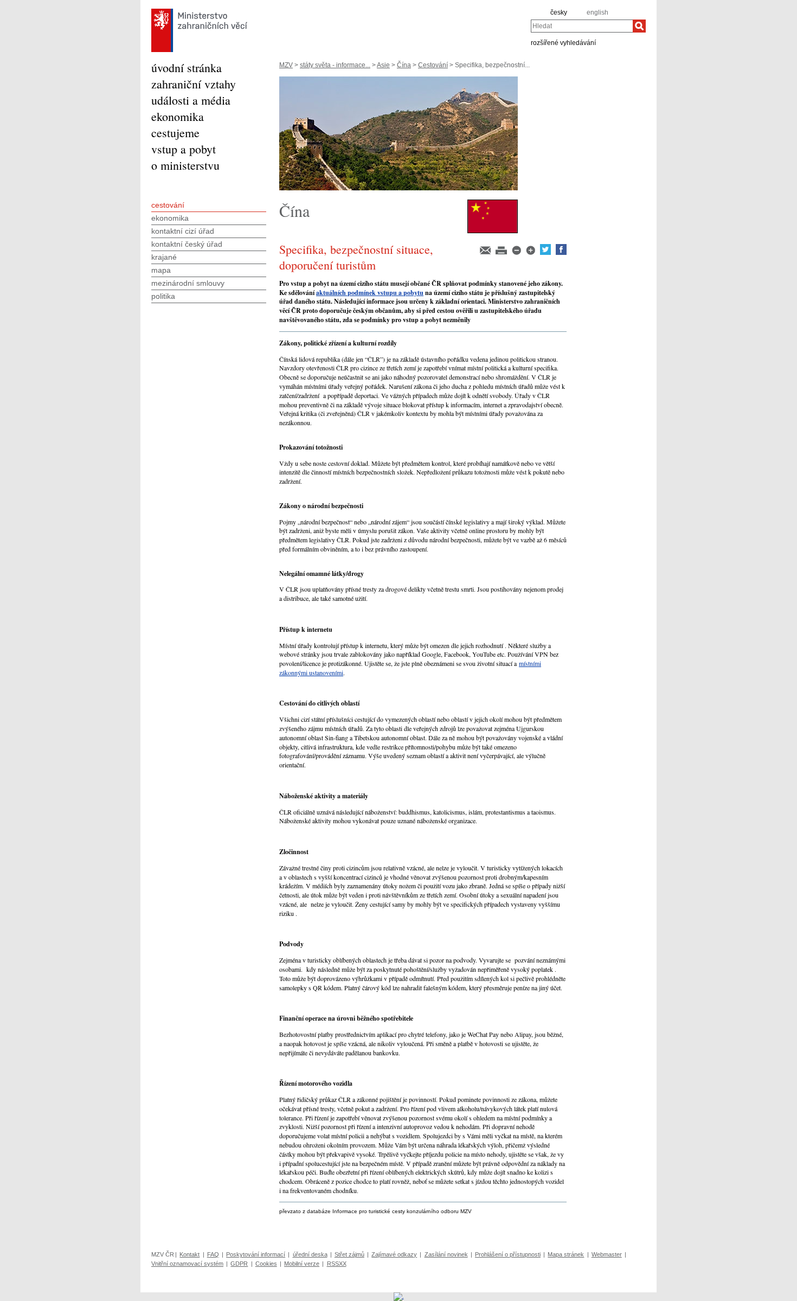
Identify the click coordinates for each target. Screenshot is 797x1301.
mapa (161, 270)
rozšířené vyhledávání (563, 42)
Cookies (266, 1263)
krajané (164, 257)
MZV (286, 65)
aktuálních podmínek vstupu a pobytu (369, 292)
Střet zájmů (349, 1254)
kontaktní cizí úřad (182, 231)
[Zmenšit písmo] (517, 253)
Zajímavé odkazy (394, 1254)
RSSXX (336, 1263)
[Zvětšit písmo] (531, 253)
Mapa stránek (566, 1254)
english (597, 12)
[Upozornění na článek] (486, 253)
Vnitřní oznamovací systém (187, 1263)
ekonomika (177, 116)
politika (163, 296)
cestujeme (175, 132)
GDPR (239, 1263)
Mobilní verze (301, 1263)
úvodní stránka (186, 67)
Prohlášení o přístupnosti (508, 1254)
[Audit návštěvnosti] (399, 1296)
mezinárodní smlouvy (187, 283)
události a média (190, 100)
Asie (383, 65)
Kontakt (189, 1254)
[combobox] (582, 26)
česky (558, 12)
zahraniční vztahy (193, 84)
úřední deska (310, 1254)
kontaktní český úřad (186, 244)
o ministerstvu (185, 165)
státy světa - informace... (335, 65)
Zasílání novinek (446, 1254)
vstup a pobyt (183, 149)
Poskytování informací (255, 1254)
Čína (404, 65)
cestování (167, 205)
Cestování (433, 65)
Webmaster (607, 1254)
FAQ (213, 1254)
